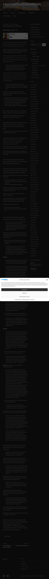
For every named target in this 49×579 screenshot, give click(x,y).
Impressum (32, 299)
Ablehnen (24, 293)
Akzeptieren (24, 289)
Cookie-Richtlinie (18, 299)
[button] (47, 279)
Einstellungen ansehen (24, 296)
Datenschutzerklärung (26, 299)
